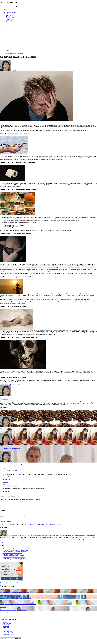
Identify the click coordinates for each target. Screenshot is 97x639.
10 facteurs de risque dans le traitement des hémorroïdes (14, 431)
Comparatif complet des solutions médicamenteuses (15, 550)
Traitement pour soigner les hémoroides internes (14, 551)
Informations (3, 595)
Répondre (5, 482)
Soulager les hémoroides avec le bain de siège (14, 557)
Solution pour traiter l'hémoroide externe (12, 553)
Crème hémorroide (7, 631)
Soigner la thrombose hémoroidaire (11, 554)
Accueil (5, 9)
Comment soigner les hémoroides (11, 549)
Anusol (8, 22)
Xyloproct (8, 16)
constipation (65, 183)
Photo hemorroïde (7, 634)
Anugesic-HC (9, 19)
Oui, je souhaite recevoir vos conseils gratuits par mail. (15, 519)
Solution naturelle (7, 11)
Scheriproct (9, 13)
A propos (5, 622)
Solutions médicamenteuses (9, 12)
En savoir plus (3, 542)
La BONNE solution (20, 381)
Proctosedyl (9, 20)
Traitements (3, 589)
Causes (1, 410)
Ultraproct (8, 15)
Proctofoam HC (10, 17)
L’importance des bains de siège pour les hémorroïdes (13, 610)
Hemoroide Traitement (8, 2)
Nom (1, 513)
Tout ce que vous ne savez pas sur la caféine (11, 413)
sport (39, 294)
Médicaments (6, 624)
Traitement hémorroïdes (8, 632)
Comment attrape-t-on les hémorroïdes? (10, 448)
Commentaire (3, 510)
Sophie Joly (16, 70)
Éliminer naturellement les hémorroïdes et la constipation (16, 559)
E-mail (2, 516)
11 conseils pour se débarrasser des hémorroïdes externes (14, 592)
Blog (4, 23)
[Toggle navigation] (0, 5)
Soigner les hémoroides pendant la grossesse (13, 555)
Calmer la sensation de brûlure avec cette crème (14, 558)
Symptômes (6, 630)
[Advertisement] (48, 38)
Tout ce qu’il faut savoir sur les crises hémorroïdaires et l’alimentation (18, 604)
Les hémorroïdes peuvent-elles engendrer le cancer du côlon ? (16, 598)
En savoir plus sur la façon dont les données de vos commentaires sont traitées (43, 524)
